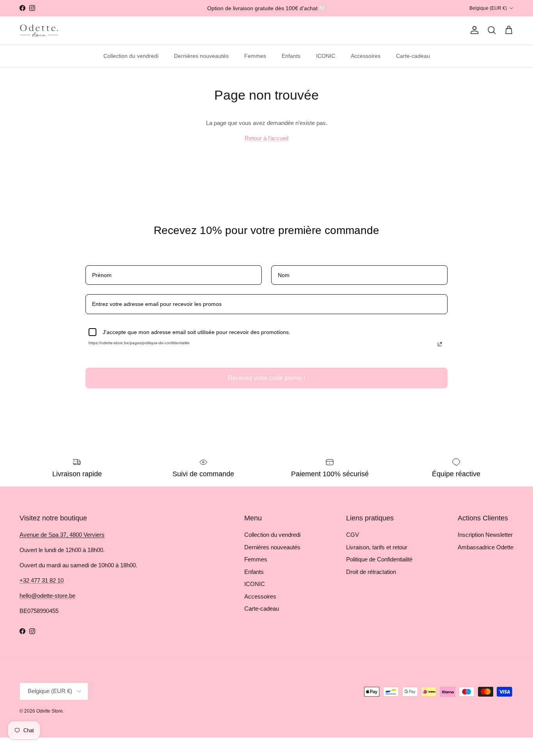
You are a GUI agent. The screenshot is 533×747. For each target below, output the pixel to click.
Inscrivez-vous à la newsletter (136, 701)
